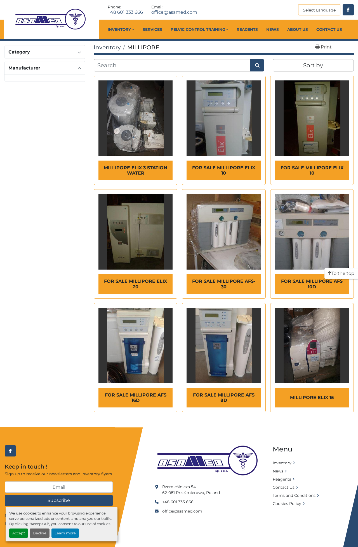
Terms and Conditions (294, 495)
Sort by (313, 65)
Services (152, 29)
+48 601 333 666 (125, 12)
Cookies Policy (287, 503)
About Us (297, 29)
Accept (18, 533)
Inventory (119, 29)
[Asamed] (209, 460)
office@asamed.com (174, 12)
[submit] (257, 65)
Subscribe (59, 500)
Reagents (247, 29)
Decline (39, 533)
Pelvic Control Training (198, 29)
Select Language (319, 10)
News (272, 29)
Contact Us (329, 29)
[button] (121, 29)
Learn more (65, 533)
